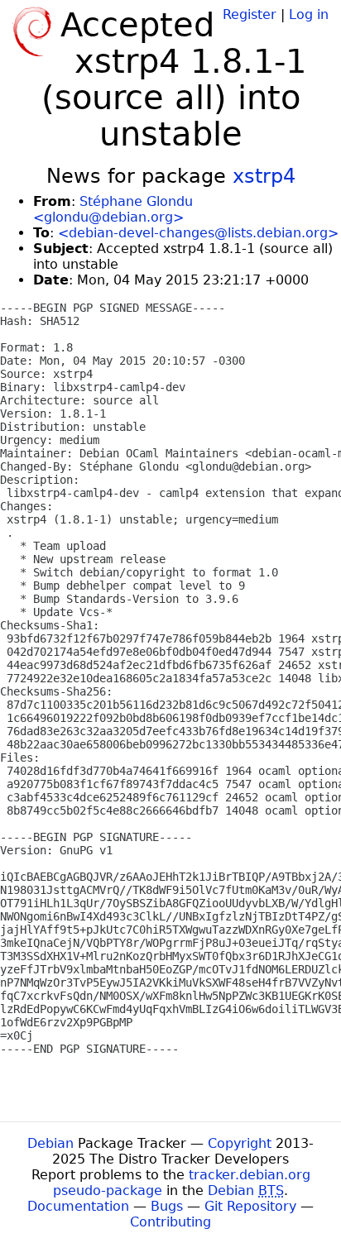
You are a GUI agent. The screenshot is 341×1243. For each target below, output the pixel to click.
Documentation (78, 1206)
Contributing (170, 1222)
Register (249, 14)
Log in (309, 14)
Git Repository (250, 1206)
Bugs (167, 1206)
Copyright (239, 1143)
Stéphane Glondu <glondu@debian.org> (113, 209)
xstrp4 (264, 176)
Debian (50, 1143)
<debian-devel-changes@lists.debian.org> (198, 233)
